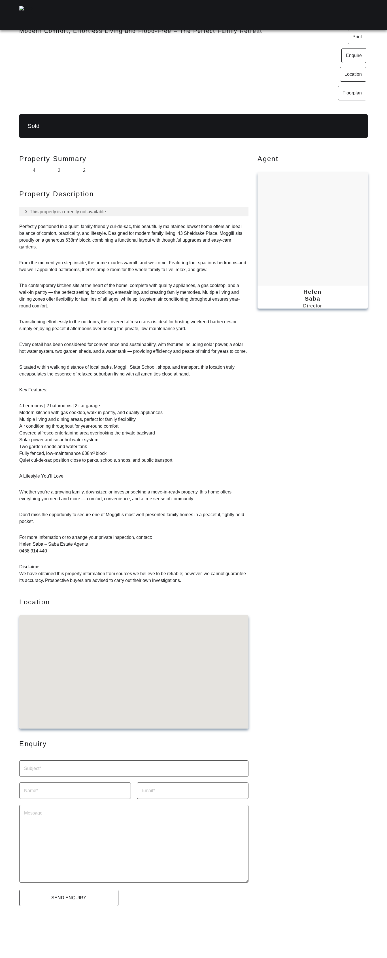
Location (353, 74)
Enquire (354, 55)
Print (357, 36)
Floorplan (352, 92)
